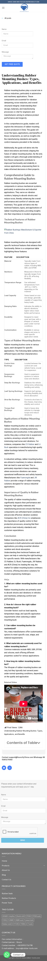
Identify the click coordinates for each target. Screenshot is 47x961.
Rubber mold (7, 924)
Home (4, 861)
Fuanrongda (25, 477)
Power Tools (7, 902)
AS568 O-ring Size (9, 916)
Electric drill (21, 916)
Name (4, 29)
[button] (38, 743)
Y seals (30, 924)
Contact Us (6, 879)
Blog (4, 875)
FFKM (29, 916)
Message (5, 52)
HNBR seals (19, 920)
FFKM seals (37, 916)
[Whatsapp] (9, 768)
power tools (29, 920)
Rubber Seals (7, 893)
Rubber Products (9, 898)
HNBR (11, 920)
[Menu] (3, 8)
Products (5, 865)
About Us (6, 870)
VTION (15, 924)
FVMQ (5, 920)
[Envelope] (4, 768)
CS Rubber (29, 444)
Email (4, 41)
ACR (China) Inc (24, 518)
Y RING (23, 924)
